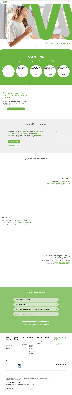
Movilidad (7, 342)
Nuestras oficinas (40, 341)
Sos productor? (24, 344)
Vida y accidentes (9, 343)
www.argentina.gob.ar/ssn (45, 389)
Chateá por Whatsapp (14, 141)
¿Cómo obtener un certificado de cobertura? (24, 314)
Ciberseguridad (32, 353)
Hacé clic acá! (15, 109)
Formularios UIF (32, 348)
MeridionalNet (24, 342)
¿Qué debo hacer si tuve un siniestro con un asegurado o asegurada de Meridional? (32, 309)
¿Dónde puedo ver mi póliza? (21, 304)
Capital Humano (39, 345)
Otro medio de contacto (14, 145)
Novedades (39, 343)
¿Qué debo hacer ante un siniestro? (22, 299)
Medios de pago (32, 351)
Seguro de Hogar (9, 345)
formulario (20, 386)
